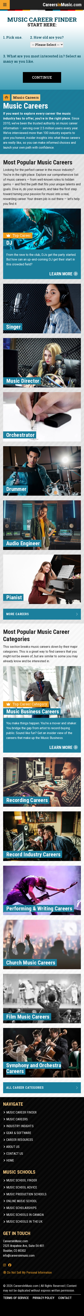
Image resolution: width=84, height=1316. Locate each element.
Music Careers (17, 1119)
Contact (65, 1298)
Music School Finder (21, 1180)
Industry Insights (20, 1126)
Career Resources (19, 1140)
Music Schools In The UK (24, 1221)
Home (10, 1160)
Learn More (61, 274)
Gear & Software (18, 1133)
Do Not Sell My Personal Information (29, 1272)
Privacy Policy (43, 1298)
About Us (13, 1147)
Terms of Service (16, 1298)
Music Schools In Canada (25, 1215)
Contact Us (14, 1153)
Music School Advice (21, 1187)
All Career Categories (25, 1087)
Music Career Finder (21, 1112)
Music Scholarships (21, 1208)
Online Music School (21, 1201)
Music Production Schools (26, 1194)
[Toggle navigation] (5, 4)
